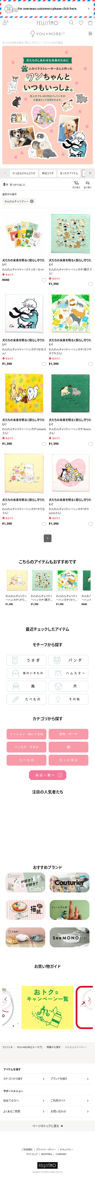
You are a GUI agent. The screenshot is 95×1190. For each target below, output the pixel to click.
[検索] (71, 23)
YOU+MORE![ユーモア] (29, 1047)
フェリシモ (7, 1047)
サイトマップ (32, 1154)
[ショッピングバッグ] (90, 23)
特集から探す (54, 1047)
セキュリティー (66, 1149)
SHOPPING (46, 1154)
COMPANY (61, 1154)
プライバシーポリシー (46, 1149)
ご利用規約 (27, 1149)
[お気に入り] (81, 23)
